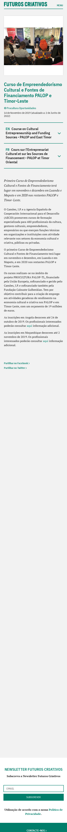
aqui (29, 326)
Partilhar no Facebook (16, 363)
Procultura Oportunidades (21, 108)
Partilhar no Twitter (14, 368)
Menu (60, 5)
